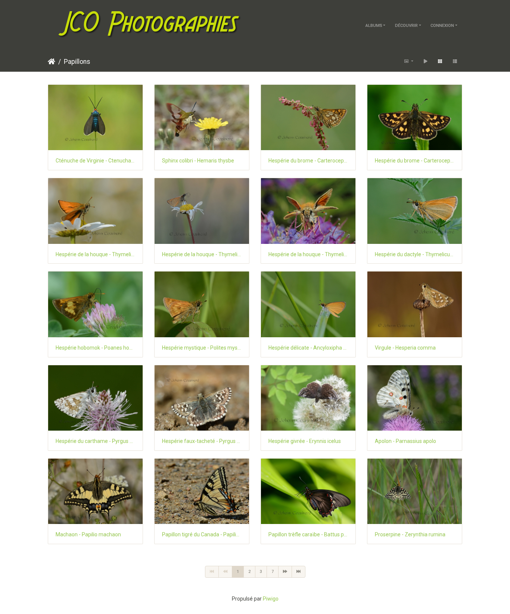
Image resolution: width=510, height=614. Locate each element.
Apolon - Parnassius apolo (405, 441)
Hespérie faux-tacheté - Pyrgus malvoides (202, 441)
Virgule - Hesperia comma (405, 348)
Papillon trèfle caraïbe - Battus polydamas (308, 534)
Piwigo (271, 599)
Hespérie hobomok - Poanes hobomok (95, 348)
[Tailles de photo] (408, 62)
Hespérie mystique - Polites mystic (202, 348)
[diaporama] (425, 62)
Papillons (77, 61)
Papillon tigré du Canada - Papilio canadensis (202, 534)
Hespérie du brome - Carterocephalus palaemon (308, 161)
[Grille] (440, 62)
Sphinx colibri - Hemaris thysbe (198, 161)
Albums (374, 25)
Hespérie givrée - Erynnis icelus (304, 441)
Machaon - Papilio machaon (88, 534)
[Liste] (455, 62)
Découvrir (406, 25)
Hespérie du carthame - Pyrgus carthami (95, 441)
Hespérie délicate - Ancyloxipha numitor (308, 348)
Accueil (51, 61)
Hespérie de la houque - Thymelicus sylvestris (95, 254)
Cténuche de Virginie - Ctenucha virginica (95, 161)
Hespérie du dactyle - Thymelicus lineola (414, 254)
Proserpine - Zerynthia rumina (410, 534)
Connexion (442, 25)
